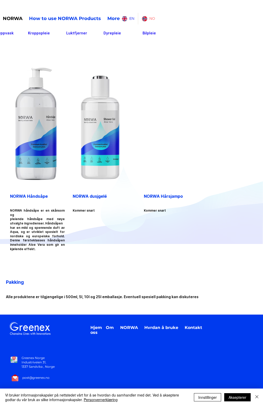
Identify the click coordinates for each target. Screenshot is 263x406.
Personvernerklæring (101, 399)
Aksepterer (237, 397)
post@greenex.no (36, 378)
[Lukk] (257, 397)
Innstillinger (207, 397)
